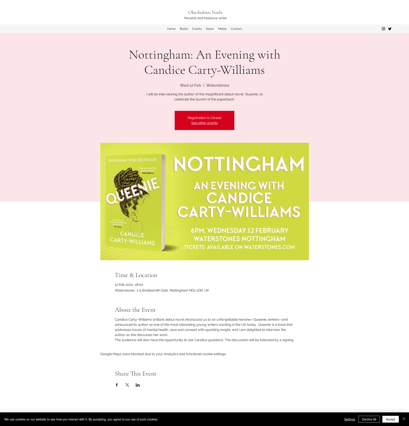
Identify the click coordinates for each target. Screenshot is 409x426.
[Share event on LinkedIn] (138, 385)
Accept (390, 419)
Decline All (369, 419)
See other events (204, 123)
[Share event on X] (127, 385)
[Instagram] (383, 29)
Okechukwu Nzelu (205, 12)
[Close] (403, 419)
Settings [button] (349, 419)
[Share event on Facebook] (117, 385)
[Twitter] (390, 29)
